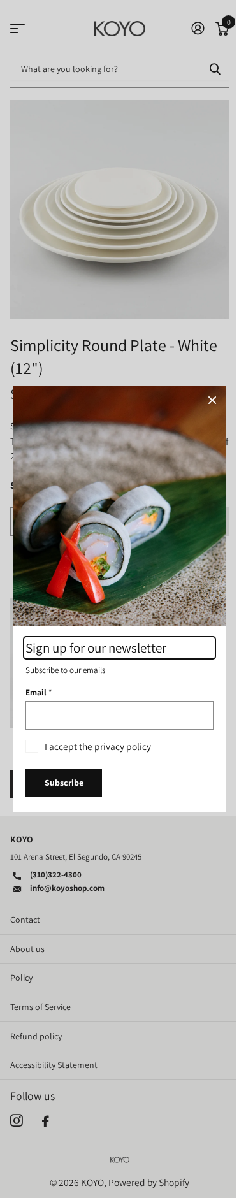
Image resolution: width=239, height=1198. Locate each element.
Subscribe (64, 782)
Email (38, 691)
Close (212, 400)
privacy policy (122, 745)
